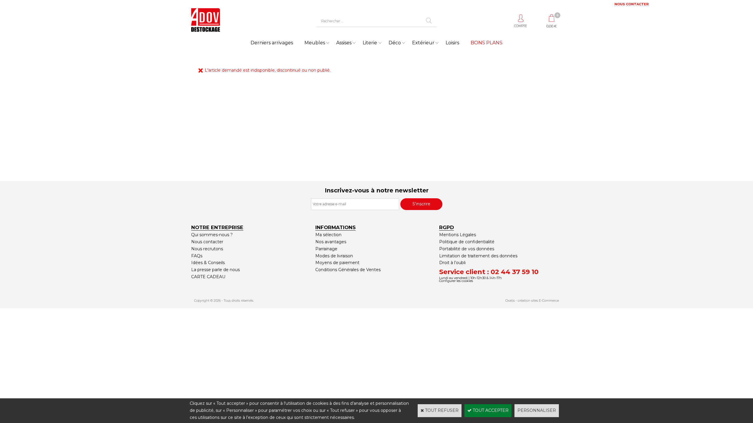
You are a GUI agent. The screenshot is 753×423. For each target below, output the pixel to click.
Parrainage (326, 248)
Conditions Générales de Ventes (348, 269)
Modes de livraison (334, 255)
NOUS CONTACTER (631, 4)
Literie (370, 43)
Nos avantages (330, 241)
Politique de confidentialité (466, 241)
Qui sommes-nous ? (212, 234)
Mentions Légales (457, 234)
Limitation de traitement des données (478, 255)
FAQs (196, 255)
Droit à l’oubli (452, 262)
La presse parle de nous (215, 269)
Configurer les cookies (456, 281)
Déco (395, 43)
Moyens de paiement (337, 262)
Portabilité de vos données (466, 248)
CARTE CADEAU (208, 276)
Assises (343, 43)
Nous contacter (207, 241)
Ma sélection (328, 234)
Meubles (314, 43)
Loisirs (452, 43)
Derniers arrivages (272, 43)
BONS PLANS (486, 43)
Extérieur (423, 43)
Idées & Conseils (208, 262)
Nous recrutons (207, 248)
